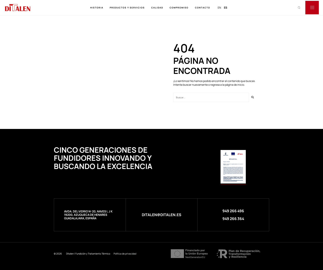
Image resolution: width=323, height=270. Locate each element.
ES (225, 7)
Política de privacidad (125, 253)
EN (219, 7)
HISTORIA (96, 7)
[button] (233, 211)
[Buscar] (253, 97)
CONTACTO (202, 7)
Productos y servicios (127, 7)
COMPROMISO (179, 7)
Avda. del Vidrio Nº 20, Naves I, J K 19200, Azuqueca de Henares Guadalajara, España (88, 214)
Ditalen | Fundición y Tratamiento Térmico (88, 253)
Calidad (157, 7)
